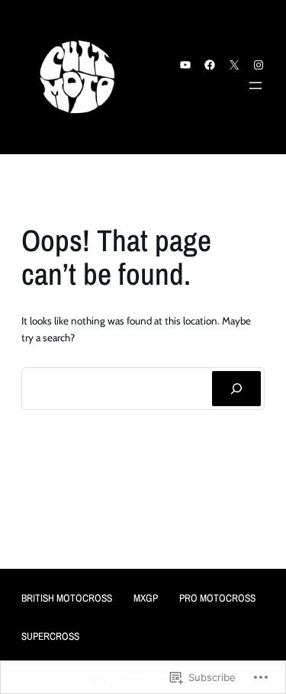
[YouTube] (185, 65)
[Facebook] (210, 65)
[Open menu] (255, 85)
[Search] (236, 388)
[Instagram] (258, 65)
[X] (234, 65)
